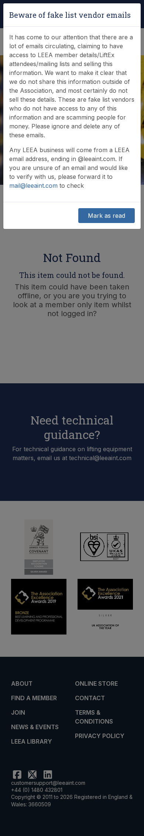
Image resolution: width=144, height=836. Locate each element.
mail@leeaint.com (33, 185)
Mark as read (106, 215)
